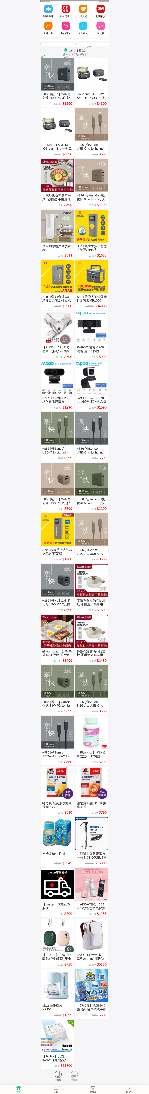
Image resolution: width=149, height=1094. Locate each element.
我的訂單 (66, 33)
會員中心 (83, 33)
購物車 (100, 33)
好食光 (83, 16)
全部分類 (48, 33)
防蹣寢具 (101, 16)
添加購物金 (66, 16)
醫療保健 (48, 16)
